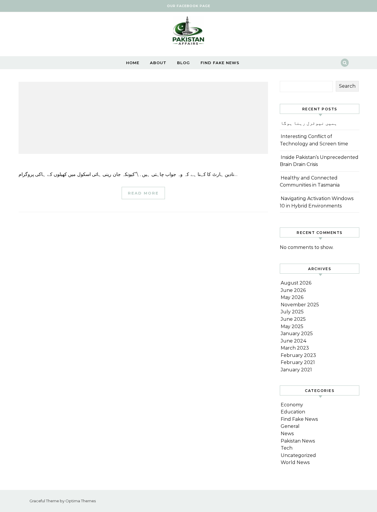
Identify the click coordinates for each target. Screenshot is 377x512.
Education (293, 412)
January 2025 (297, 333)
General (290, 426)
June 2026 (293, 290)
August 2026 (296, 283)
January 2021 (296, 370)
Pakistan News (298, 441)
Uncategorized (298, 455)
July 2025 (292, 312)
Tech (286, 448)
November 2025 (300, 304)
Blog (183, 62)
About (158, 62)
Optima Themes (80, 500)
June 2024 (294, 341)
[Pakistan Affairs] (188, 32)
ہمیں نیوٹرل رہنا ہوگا (309, 123)
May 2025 (292, 326)
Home (132, 62)
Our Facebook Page (188, 6)
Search (347, 86)
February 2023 (298, 355)
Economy (292, 405)
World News (295, 462)
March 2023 (295, 348)
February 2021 (298, 362)
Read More (143, 193)
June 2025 (293, 319)
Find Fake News (220, 62)
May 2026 (292, 297)
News (287, 433)
